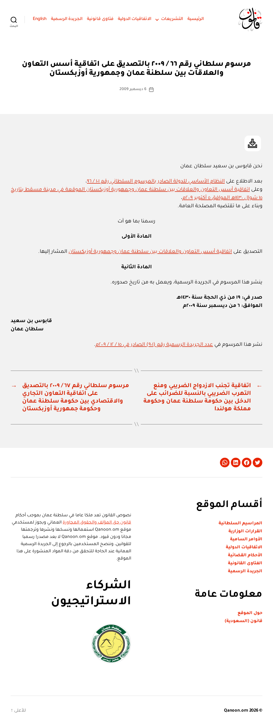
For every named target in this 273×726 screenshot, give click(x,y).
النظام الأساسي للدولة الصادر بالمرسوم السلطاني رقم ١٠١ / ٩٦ (156, 181)
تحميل (252, 143)
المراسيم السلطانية (240, 523)
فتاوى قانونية (100, 19)
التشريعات (172, 19)
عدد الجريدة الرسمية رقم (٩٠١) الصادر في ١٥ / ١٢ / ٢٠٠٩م (154, 345)
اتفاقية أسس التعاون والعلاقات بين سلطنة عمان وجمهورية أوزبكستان (150, 252)
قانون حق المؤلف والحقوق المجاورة (97, 522)
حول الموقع (250, 613)
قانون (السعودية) (243, 621)
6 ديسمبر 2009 (132, 89)
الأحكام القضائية (245, 555)
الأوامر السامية (246, 539)
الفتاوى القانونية (245, 563)
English (40, 19)
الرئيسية (195, 19)
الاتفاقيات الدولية (135, 19)
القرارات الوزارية (245, 531)
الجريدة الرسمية (67, 19)
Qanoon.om (236, 710)
